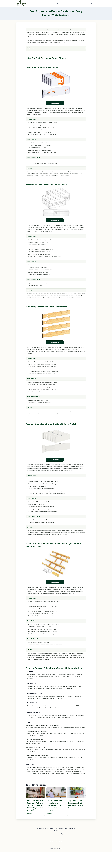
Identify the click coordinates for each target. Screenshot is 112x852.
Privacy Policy (53, 841)
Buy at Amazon (55, 103)
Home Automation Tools (75, 3)
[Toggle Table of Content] (83, 48)
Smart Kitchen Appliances (89, 3)
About (60, 841)
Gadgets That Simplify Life (61, 3)
